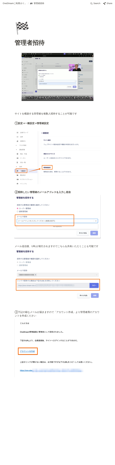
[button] (15, 3)
